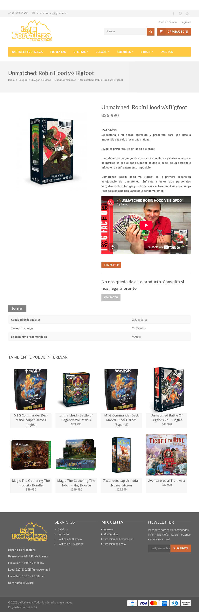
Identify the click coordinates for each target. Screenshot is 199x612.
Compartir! (111, 265)
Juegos (101, 51)
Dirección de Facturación (119, 539)
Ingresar (186, 22)
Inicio (11, 80)
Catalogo (63, 529)
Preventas (58, 51)
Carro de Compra (167, 22)
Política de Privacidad (71, 544)
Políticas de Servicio (70, 539)
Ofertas (80, 51)
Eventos (167, 51)
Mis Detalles (111, 534)
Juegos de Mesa (41, 80)
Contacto (111, 297)
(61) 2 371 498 (20, 13)
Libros (145, 51)
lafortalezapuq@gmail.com (52, 13)
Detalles (17, 308)
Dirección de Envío (115, 544)
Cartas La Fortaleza (27, 51)
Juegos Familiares (65, 80)
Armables (124, 51)
